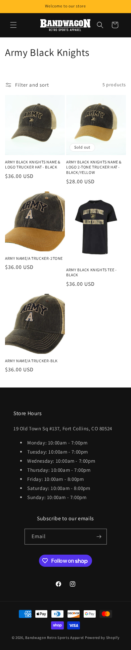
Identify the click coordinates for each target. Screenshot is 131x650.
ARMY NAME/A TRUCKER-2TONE (34, 258)
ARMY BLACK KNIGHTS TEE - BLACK (91, 272)
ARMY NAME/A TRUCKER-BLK (31, 360)
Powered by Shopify (102, 637)
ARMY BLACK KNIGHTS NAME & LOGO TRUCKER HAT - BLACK (32, 164)
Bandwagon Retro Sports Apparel (54, 637)
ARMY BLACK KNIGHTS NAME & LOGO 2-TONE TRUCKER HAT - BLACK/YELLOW (94, 167)
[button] (13, 25)
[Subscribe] (99, 537)
